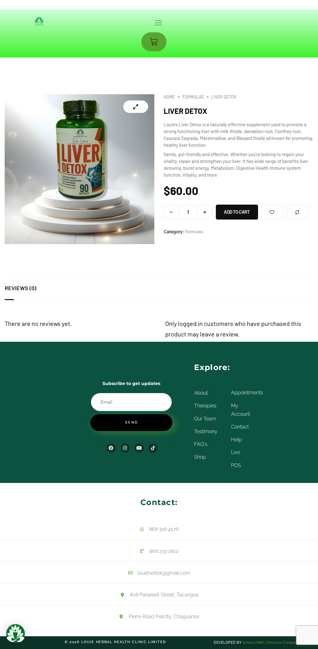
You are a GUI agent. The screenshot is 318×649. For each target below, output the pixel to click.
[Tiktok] (153, 448)
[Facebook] (111, 448)
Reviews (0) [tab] (20, 288)
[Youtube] (139, 448)
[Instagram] (125, 448)
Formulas (193, 97)
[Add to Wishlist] (272, 212)
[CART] (153, 41)
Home (169, 97)
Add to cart (237, 212)
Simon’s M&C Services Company (271, 642)
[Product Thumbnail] (135, 106)
